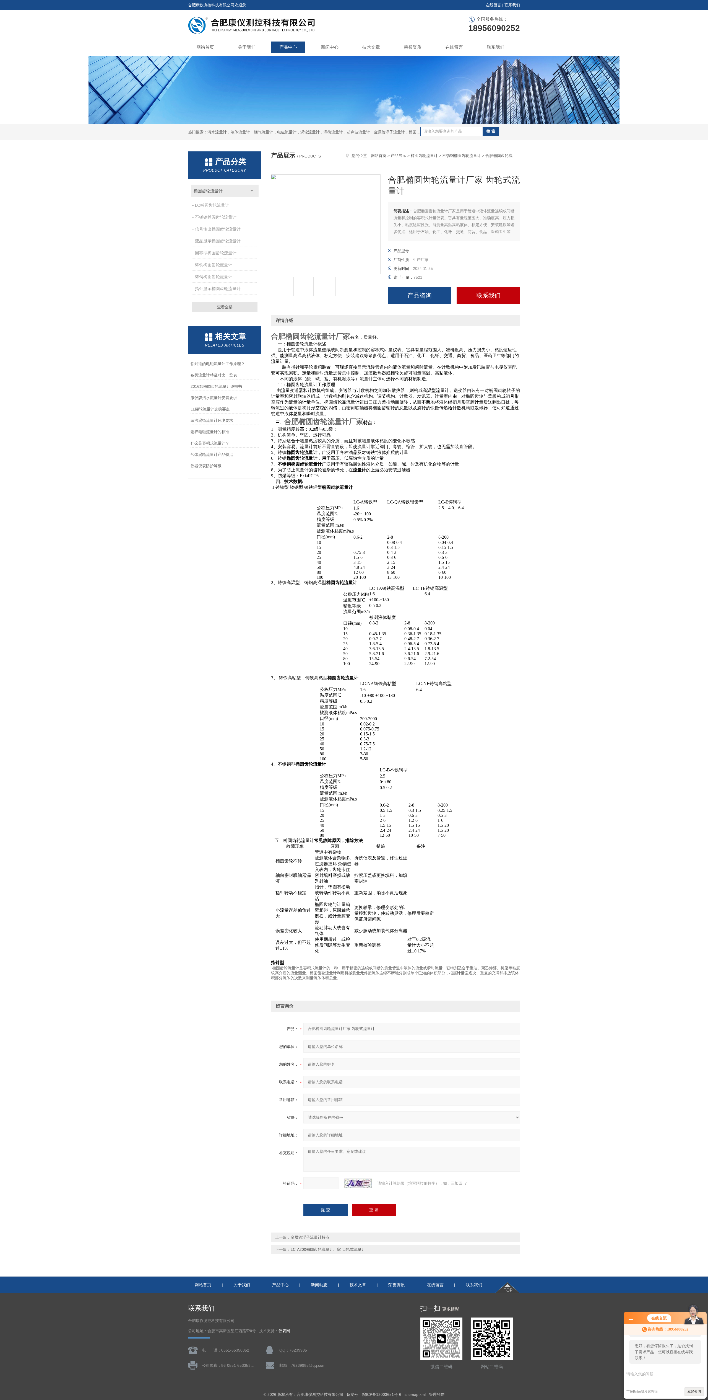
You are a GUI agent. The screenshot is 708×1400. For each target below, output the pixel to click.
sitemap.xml (415, 1394)
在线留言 (493, 5)
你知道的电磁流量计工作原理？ (218, 363)
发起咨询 (694, 1391)
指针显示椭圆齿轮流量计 (218, 288)
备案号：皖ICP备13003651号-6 (374, 1394)
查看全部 (225, 307)
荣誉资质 (412, 47)
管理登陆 (436, 1394)
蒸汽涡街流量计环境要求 (212, 420)
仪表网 (284, 1331)
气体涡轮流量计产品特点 (212, 454)
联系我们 (512, 5)
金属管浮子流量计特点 (310, 1237)
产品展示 (398, 155)
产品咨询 (419, 295)
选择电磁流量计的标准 (210, 432)
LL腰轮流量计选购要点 (210, 409)
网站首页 (205, 47)
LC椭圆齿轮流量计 (212, 205)
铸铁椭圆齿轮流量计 (213, 264)
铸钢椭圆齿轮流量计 (213, 276)
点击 (252, 191)
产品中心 (288, 47)
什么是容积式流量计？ (210, 443)
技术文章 (371, 47)
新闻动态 (319, 1284)
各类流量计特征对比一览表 (214, 375)
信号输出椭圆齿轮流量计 (218, 229)
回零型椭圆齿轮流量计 (215, 252)
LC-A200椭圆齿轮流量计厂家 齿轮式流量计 (328, 1249)
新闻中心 (330, 47)
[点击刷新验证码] (358, 1183)
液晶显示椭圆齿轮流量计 (218, 241)
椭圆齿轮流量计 (208, 190)
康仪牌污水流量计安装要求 (214, 398)
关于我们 (247, 47)
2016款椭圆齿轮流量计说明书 (216, 386)
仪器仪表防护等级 (206, 466)
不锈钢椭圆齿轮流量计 (215, 217)
